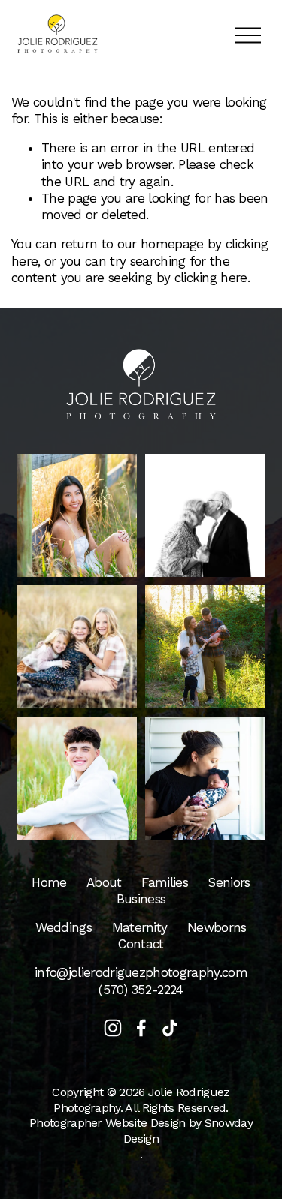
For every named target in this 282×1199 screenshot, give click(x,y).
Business (141, 898)
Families (164, 882)
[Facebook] (141, 1028)
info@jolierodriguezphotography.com (141, 972)
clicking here (210, 277)
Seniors (229, 882)
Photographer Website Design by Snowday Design (141, 1131)
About (104, 882)
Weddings (63, 927)
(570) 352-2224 (141, 989)
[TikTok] (170, 1028)
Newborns (217, 927)
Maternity (140, 927)
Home (49, 882)
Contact (140, 943)
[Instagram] (113, 1028)
